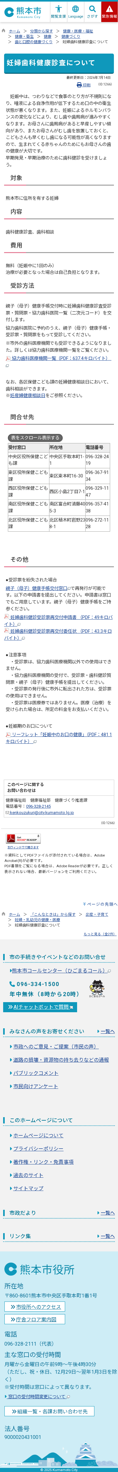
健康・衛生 (24, 36)
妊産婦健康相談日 (27, 395)
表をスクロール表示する (35, 438)
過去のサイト (28, 1175)
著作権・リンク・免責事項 (43, 1162)
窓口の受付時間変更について (37, 1397)
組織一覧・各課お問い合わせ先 (52, 1412)
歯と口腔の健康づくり (34, 42)
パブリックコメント (36, 1073)
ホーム (14, 31)
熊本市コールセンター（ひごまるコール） (60, 971)
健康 (47, 36)
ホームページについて (38, 1136)
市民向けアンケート (35, 1086)
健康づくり (70, 36)
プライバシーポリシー (38, 1149)
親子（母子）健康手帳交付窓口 (36, 588)
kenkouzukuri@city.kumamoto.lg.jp (41, 812)
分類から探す (41, 31)
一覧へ (108, 1031)
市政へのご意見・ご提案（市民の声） (56, 1047)
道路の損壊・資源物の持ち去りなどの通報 (61, 1060)
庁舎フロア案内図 (36, 1320)
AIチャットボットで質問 (42, 1007)
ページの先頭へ (102, 904)
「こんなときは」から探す (53, 914)
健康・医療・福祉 (78, 31)
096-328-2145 (38, 806)
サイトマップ (28, 1189)
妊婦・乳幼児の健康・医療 (37, 920)
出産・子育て (97, 914)
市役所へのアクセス (38, 1307)
